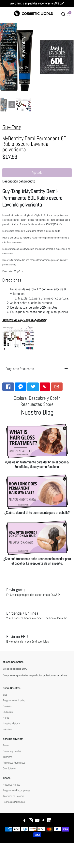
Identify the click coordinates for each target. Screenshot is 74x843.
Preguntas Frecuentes (14, 762)
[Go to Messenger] (20, 386)
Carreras (7, 706)
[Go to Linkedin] (49, 821)
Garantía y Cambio (12, 751)
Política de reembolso (14, 802)
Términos (7, 757)
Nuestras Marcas (11, 784)
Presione (7, 729)
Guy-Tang (11, 127)
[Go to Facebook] (8, 386)
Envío (5, 745)
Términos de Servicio (13, 796)
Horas (6, 717)
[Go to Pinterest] (45, 386)
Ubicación (8, 712)
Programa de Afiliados (14, 700)
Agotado (37, 172)
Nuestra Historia (11, 723)
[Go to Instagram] (30, 821)
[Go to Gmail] (57, 386)
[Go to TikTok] (43, 821)
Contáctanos (9, 768)
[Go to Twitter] (33, 386)
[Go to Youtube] (37, 821)
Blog (5, 694)
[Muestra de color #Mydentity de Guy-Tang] (18, 349)
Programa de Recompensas (16, 790)
